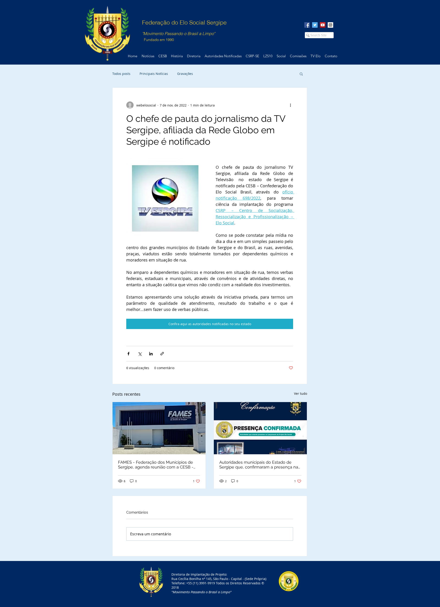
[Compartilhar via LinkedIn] (151, 353)
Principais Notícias (154, 73)
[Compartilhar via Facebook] (128, 353)
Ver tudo (300, 393)
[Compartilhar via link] (162, 353)
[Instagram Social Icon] (330, 25)
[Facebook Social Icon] (307, 25)
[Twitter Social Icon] (315, 25)
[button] (301, 74)
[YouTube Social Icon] (322, 25)
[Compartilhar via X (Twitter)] (140, 353)
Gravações (185, 73)
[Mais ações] (290, 105)
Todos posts (121, 73)
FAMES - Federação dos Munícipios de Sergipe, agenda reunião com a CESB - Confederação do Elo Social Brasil (155, 464)
